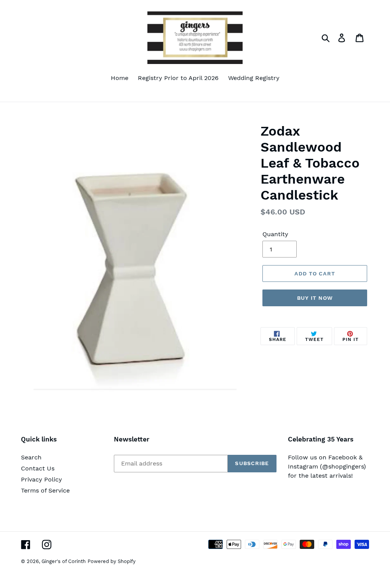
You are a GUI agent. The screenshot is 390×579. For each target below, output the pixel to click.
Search (31, 457)
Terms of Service (45, 490)
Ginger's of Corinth (64, 561)
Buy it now (315, 298)
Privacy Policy (41, 479)
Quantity (275, 234)
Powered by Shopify (112, 561)
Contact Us (37, 468)
